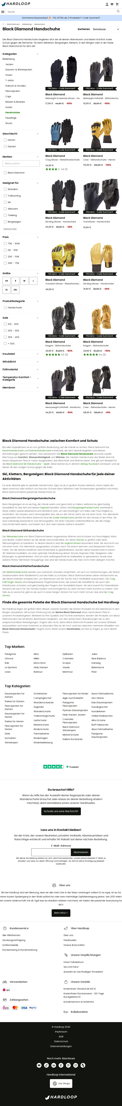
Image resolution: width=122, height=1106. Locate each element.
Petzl (94, 672)
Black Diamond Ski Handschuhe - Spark (28, 464)
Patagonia (10, 654)
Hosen (8, 75)
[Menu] (3, 12)
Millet (36, 659)
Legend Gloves (72, 543)
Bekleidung (27, 24)
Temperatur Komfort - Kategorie (17, 378)
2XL (15, 290)
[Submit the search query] (118, 11)
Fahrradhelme (41, 734)
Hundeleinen (98, 711)
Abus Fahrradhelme (102, 729)
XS (6, 281)
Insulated (9, 354)
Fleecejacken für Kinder (75, 694)
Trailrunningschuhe (44, 716)
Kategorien (10, 54)
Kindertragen (41, 738)
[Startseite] (5, 24)
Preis (6, 237)
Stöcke (80, 540)
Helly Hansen (41, 667)
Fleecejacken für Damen (14, 707)
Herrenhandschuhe (13, 451)
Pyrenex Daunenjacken (75, 710)
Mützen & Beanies (15, 102)
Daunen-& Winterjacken (18, 70)
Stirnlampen (11, 743)
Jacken (9, 64)
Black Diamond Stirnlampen (71, 729)
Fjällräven (68, 654)
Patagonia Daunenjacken (100, 735)
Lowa (7, 672)
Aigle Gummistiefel (73, 698)
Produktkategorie (14, 301)
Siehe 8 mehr (10, 229)
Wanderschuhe (42, 711)
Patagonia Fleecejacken (70, 704)
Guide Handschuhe (63, 518)
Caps (8, 96)
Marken (7, 157)
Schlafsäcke (40, 694)
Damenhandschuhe (40, 451)
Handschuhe (12, 113)
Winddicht (9, 361)
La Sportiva (11, 667)
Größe (6, 273)
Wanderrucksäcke (44, 703)
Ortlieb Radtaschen (102, 716)
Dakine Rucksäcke (73, 739)
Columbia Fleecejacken (70, 721)
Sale (5, 318)
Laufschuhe (40, 720)
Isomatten (10, 738)
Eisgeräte (39, 707)
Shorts (8, 123)
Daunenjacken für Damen (14, 695)
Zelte (7, 734)
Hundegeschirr (100, 707)
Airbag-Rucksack (90, 464)
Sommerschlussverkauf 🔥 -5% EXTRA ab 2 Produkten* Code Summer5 (61, 18)
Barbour (38, 672)
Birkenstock (98, 667)
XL (6, 290)
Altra (36, 654)
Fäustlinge (11, 118)
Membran (9, 387)
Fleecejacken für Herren (14, 727)
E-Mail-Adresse (61, 846)
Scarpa (66, 663)
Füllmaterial (10, 369)
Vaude (66, 667)
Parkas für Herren (14, 721)
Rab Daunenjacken (102, 703)
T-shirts (9, 80)
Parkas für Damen (14, 701)
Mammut (68, 672)
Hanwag (96, 663)
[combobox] (22, 163)
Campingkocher (42, 698)
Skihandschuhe (15, 537)
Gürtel (8, 107)
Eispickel (44, 508)
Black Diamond (13, 24)
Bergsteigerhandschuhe (85, 508)
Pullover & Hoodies (15, 86)
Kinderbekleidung (43, 743)
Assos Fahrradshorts (102, 694)
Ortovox (9, 659)
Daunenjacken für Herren (14, 715)
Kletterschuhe (41, 725)
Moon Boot (40, 663)
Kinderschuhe (41, 729)
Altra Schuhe (98, 720)
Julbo (94, 654)
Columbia (68, 659)
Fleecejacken (12, 91)
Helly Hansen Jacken (74, 715)
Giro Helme (98, 698)
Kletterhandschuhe (17, 572)
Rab (7, 663)
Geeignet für (11, 183)
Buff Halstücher (100, 725)
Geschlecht (10, 133)
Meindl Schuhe (71, 735)
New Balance (99, 659)
